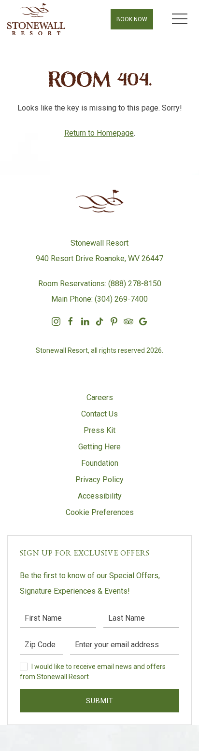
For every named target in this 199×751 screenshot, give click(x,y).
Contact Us (99, 413)
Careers (99, 397)
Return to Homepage (99, 133)
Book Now (131, 19)
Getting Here (99, 446)
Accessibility (100, 496)
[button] (179, 19)
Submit (100, 701)
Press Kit (99, 430)
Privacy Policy (99, 479)
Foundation (99, 463)
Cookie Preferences (100, 512)
